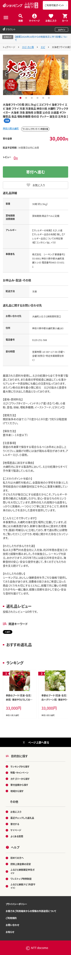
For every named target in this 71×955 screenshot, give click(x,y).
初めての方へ (17, 857)
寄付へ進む (35, 172)
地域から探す (17, 791)
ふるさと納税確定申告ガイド (22, 871)
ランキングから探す (20, 766)
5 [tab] (43, 98)
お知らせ (10, 932)
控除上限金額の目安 (20, 864)
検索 (20, 20)
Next (65, 75)
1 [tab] (20, 98)
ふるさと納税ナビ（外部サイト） (22, 886)
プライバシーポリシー (16, 904)
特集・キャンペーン (19, 772)
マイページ (34, 20)
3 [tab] (32, 98)
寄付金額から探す (19, 784)
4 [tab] (37, 98)
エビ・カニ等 (28, 47)
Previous (6, 75)
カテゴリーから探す (20, 778)
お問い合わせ (12, 925)
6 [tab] (49, 98)
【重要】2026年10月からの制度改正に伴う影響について (41, 38)
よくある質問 (16, 836)
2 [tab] (26, 98)
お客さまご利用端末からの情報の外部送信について (31, 911)
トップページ (9, 47)
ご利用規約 (11, 918)
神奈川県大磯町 (11, 128)
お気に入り (50, 20)
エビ (43, 47)
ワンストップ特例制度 (21, 878)
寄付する (14, 824)
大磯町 (7, 631)
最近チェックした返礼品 (22, 817)
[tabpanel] (35, 75)
